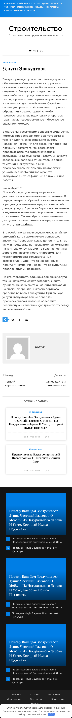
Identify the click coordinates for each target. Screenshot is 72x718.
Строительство (14, 10)
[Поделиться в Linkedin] (26, 319)
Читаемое (54, 694)
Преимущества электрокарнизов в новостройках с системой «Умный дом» (36, 457)
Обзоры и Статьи (28, 3)
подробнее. (24, 224)
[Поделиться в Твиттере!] (12, 319)
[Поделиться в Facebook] (19, 319)
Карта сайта (58, 699)
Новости (56, 3)
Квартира (52, 7)
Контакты (36, 703)
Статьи (40, 7)
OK (51, 714)
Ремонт (31, 10)
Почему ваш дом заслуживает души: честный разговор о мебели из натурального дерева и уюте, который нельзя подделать (36, 422)
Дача (45, 3)
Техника (9, 7)
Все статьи (36, 699)
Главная (10, 3)
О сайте (34, 694)
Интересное (25, 7)
